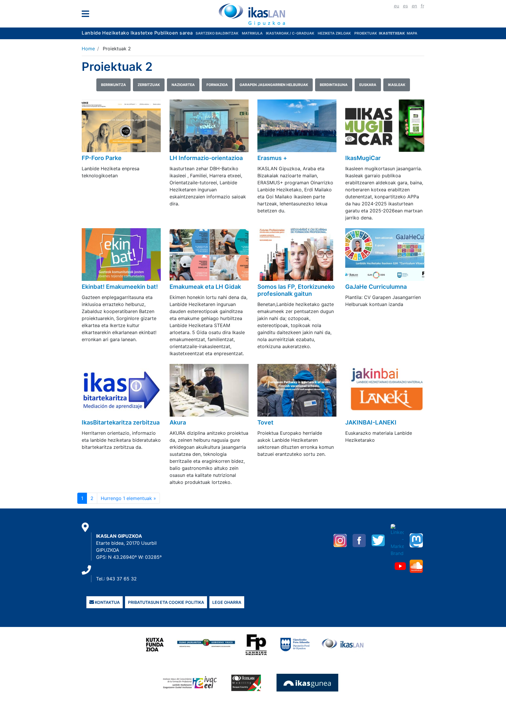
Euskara (367, 85)
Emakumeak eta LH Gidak (205, 286)
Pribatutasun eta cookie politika (166, 602)
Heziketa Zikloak (334, 33)
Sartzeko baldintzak (217, 33)
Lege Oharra (226, 602)
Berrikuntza (113, 85)
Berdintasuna (334, 85)
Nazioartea (183, 85)
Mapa (412, 33)
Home (88, 48)
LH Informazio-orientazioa (206, 157)
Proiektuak (366, 33)
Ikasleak (396, 85)
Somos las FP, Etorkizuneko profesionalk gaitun (296, 290)
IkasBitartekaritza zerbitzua (121, 422)
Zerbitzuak (149, 85)
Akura (178, 422)
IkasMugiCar (363, 157)
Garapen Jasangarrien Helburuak (274, 85)
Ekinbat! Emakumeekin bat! (120, 286)
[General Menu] (87, 15)
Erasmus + (272, 157)
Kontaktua (107, 602)
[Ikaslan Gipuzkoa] (253, 14)
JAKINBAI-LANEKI (370, 422)
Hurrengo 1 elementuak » (128, 498)
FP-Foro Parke (102, 157)
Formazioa (217, 85)
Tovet (265, 422)
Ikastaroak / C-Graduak (290, 33)
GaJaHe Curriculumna (376, 286)
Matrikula (253, 33)
